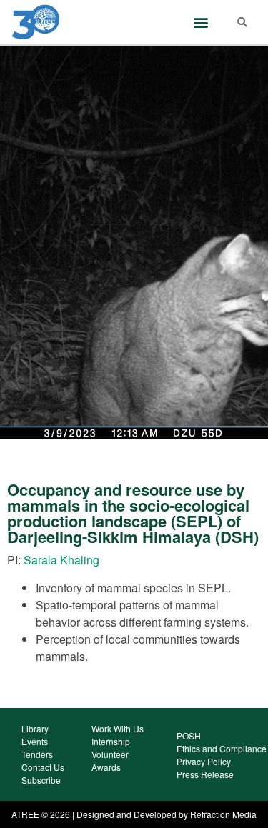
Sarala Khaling (61, 560)
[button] (201, 22)
